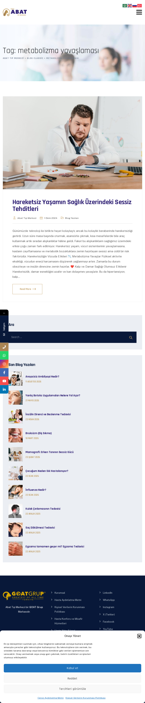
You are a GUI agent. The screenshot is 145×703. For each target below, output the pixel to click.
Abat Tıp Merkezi (26, 218)
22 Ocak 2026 (32, 476)
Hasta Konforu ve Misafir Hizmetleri (69, 621)
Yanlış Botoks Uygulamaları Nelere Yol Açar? (52, 395)
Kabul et (72, 668)
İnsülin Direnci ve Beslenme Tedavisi (48, 414)
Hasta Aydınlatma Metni (68, 600)
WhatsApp (109, 600)
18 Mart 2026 (32, 438)
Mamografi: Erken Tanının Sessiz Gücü (49, 452)
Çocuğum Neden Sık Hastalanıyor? (46, 471)
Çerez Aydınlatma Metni (51, 698)
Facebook (108, 621)
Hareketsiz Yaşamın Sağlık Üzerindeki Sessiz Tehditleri (72, 205)
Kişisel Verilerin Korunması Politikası (86, 698)
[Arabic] (125, 5)
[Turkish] (139, 5)
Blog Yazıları (72, 218)
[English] (129, 5)
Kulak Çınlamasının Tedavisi (42, 509)
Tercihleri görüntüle (72, 689)
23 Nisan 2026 (32, 419)
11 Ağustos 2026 (33, 381)
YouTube (108, 629)
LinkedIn (107, 592)
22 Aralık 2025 (32, 513)
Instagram (108, 607)
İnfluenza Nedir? (35, 490)
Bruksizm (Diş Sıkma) (38, 433)
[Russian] (134, 5)
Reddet (72, 678)
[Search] (131, 337)
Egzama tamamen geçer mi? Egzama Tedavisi (54, 546)
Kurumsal (60, 592)
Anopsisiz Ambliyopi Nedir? (42, 376)
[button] (139, 636)
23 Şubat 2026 (32, 457)
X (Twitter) (109, 614)
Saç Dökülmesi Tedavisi (40, 527)
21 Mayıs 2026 (32, 400)
